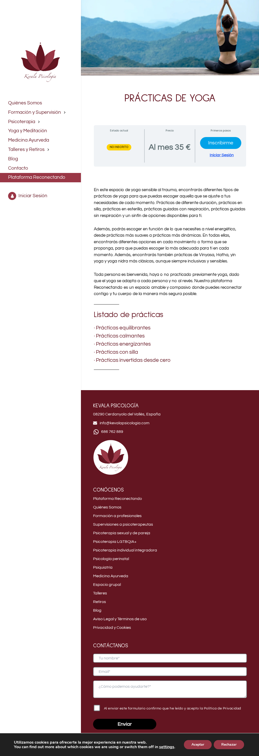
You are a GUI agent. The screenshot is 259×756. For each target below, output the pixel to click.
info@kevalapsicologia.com (124, 423)
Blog (97, 610)
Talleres (100, 593)
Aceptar (197, 744)
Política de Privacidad (222, 708)
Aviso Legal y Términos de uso (120, 619)
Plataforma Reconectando (117, 499)
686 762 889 (112, 432)
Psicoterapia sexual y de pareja (121, 533)
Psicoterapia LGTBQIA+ (115, 542)
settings (166, 747)
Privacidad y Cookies (112, 628)
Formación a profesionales (117, 516)
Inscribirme (220, 142)
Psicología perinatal (111, 559)
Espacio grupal (107, 585)
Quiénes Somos (107, 507)
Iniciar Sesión (222, 155)
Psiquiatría (103, 567)
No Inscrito (119, 147)
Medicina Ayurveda (110, 576)
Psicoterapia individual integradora (125, 550)
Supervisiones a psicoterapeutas (123, 524)
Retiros (99, 602)
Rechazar (228, 744)
